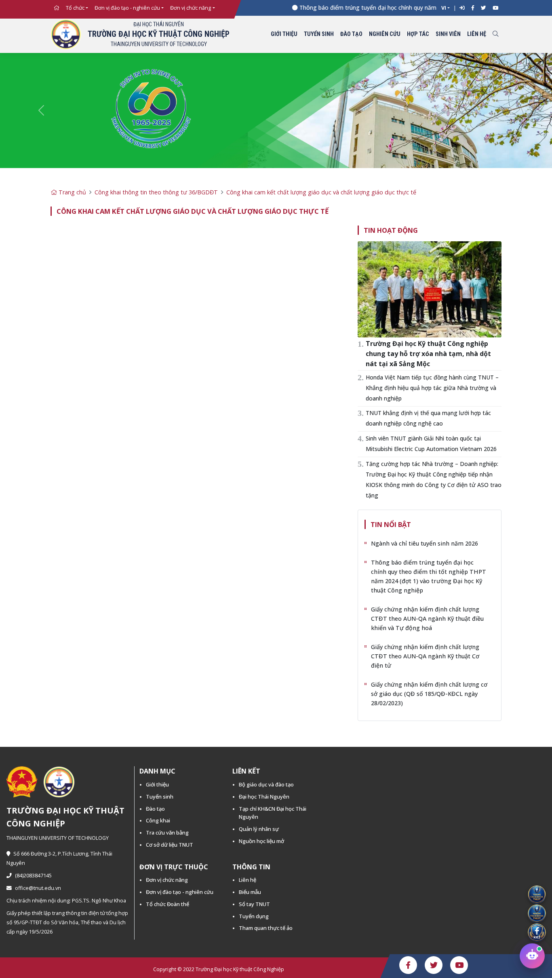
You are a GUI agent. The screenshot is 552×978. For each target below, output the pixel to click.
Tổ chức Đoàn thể (167, 904)
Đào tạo (351, 34)
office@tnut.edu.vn (38, 888)
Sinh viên (448, 34)
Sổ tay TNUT (254, 904)
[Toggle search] (495, 34)
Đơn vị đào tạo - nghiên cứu (127, 7)
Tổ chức (75, 7)
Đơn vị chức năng (190, 7)
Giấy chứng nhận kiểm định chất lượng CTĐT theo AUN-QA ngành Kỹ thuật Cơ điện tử (425, 656)
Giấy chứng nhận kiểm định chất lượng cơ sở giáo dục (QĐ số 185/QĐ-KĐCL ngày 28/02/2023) (429, 694)
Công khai (158, 820)
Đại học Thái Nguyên (264, 796)
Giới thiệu (284, 34)
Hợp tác (418, 34)
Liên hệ (476, 34)
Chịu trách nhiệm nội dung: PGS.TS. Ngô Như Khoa (66, 900)
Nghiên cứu (384, 34)
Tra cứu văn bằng (167, 832)
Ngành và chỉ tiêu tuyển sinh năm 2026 (424, 543)
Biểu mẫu (250, 892)
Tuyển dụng (254, 916)
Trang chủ (71, 192)
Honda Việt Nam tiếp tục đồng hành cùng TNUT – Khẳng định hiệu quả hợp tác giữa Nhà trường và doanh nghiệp (432, 387)
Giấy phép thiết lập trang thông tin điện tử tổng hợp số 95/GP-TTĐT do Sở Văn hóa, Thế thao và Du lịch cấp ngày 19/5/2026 (67, 922)
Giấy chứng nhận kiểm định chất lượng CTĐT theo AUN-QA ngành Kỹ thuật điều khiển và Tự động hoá (427, 618)
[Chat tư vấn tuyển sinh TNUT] (532, 956)
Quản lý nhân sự (259, 829)
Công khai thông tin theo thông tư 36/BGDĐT (156, 192)
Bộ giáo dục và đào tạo (266, 784)
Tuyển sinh (319, 34)
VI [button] (443, 7)
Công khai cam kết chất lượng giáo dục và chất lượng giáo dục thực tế (321, 192)
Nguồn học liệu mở (261, 841)
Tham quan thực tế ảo (266, 928)
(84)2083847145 (33, 875)
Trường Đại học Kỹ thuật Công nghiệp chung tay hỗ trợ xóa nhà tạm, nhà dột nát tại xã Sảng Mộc (428, 353)
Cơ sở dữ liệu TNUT (169, 844)
